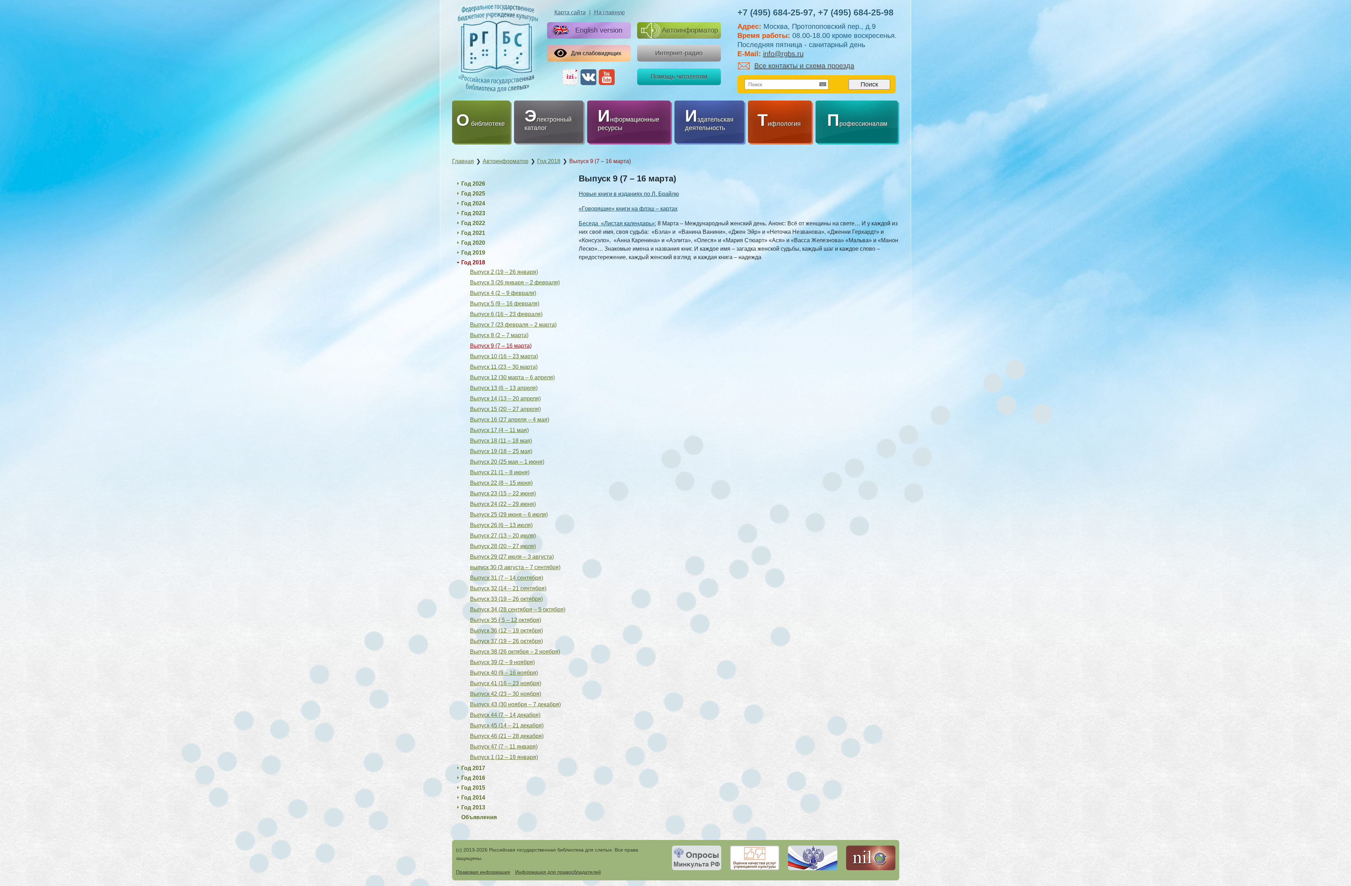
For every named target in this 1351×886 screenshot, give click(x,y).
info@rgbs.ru (783, 54)
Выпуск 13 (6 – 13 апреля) (504, 388)
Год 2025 (473, 194)
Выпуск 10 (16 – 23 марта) (504, 356)
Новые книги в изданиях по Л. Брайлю (629, 194)
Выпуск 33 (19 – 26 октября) (506, 599)
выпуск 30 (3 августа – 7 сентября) (515, 567)
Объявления (479, 817)
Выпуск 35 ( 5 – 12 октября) (505, 620)
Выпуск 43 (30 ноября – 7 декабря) (515, 704)
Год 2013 (473, 807)
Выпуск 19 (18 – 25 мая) (501, 451)
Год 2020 (473, 243)
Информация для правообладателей (558, 872)
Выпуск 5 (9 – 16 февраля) (504, 304)
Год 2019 (473, 253)
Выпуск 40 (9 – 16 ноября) (504, 673)
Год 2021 (473, 233)
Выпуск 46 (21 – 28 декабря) (507, 736)
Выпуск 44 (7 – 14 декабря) (505, 715)
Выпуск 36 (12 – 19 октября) (506, 631)
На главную (609, 12)
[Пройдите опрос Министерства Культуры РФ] (696, 858)
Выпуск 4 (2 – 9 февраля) (503, 293)
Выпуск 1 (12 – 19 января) (504, 757)
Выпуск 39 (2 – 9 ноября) (502, 662)
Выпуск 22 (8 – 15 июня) (501, 483)
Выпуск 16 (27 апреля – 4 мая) (509, 420)
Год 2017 (473, 768)
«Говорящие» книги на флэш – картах (628, 209)
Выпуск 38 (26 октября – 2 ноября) (515, 652)
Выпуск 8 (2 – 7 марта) (499, 335)
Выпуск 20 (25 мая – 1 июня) (507, 462)
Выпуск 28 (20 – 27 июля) (503, 546)
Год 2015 (473, 788)
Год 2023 (473, 213)
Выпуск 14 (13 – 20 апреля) (505, 399)
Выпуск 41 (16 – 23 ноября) (505, 683)
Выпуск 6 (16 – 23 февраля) (506, 314)
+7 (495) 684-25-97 (775, 12)
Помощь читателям (679, 76)
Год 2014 (473, 798)
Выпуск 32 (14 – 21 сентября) (508, 588)
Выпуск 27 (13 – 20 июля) (503, 536)
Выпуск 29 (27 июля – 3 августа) (512, 557)
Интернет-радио (679, 53)
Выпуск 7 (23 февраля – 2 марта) (513, 325)
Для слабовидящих (596, 53)
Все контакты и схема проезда (804, 66)
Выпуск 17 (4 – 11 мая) (499, 430)
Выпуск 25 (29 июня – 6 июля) (509, 515)
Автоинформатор (690, 30)
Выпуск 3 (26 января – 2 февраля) (515, 282)
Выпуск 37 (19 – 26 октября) (506, 641)
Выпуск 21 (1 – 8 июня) (499, 472)
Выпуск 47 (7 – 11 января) (504, 747)
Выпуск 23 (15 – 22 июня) (503, 493)
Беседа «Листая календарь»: (617, 223)
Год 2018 (473, 262)
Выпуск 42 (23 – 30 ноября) (505, 694)
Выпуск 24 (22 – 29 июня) (503, 504)
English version (598, 30)
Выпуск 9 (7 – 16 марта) (501, 346)
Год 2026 (473, 184)
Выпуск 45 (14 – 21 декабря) (507, 725)
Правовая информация (483, 872)
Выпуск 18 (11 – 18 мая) (501, 441)
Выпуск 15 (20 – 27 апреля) (505, 409)
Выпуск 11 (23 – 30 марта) (504, 367)
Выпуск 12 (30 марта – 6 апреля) (512, 377)
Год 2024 (473, 203)
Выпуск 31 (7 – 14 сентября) (506, 578)
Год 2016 (473, 778)
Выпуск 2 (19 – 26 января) (504, 272)
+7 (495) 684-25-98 (856, 12)
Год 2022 (473, 223)
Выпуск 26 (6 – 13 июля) (501, 525)
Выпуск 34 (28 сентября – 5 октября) (517, 609)
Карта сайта (570, 12)
